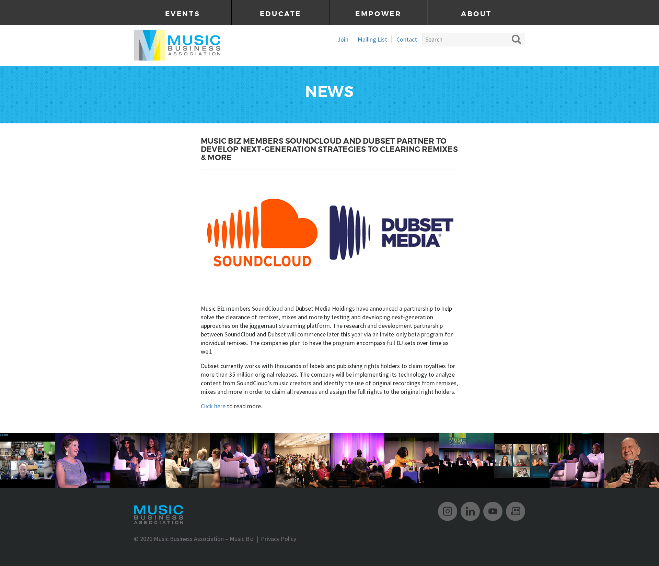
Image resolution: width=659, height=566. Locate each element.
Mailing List (372, 39)
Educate (280, 14)
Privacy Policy (278, 539)
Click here (213, 406)
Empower (378, 14)
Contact (406, 39)
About (476, 14)
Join (342, 39)
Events (182, 14)
